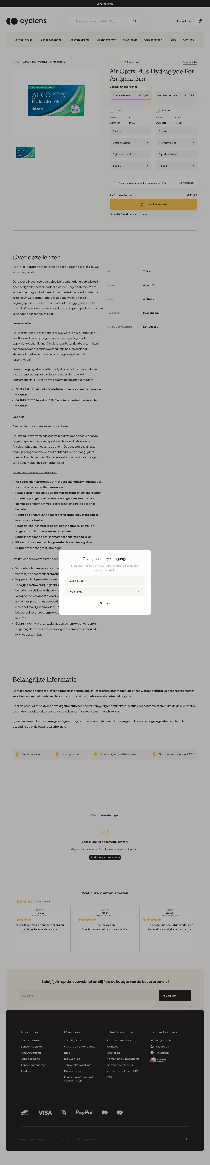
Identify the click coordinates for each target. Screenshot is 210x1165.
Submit (105, 603)
